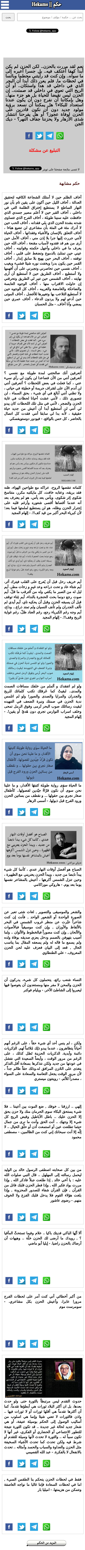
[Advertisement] (42, 44)
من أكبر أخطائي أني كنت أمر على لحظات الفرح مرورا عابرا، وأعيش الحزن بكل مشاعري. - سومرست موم (42, 1301)
